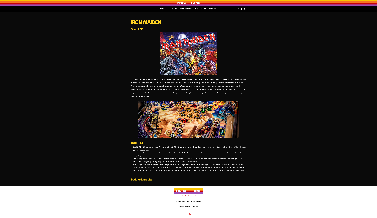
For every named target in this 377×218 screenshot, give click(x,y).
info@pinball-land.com (188, 196)
